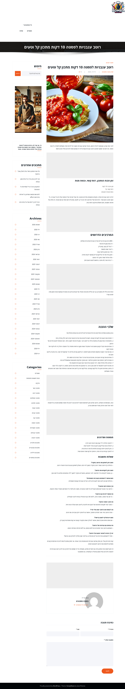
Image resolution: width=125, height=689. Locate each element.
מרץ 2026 (37, 249)
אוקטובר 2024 (35, 334)
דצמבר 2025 (36, 264)
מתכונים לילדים (35, 453)
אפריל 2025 (36, 304)
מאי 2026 (37, 239)
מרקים (38, 383)
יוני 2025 (37, 294)
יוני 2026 (37, 235)
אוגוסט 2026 (36, 225)
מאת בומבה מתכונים (108, 72)
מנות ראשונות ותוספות (33, 378)
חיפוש (37, 66)
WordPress (56, 686)
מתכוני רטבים (110, 63)
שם (77, 629)
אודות (21, 31)
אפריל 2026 (36, 244)
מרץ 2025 (37, 309)
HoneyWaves (70, 686)
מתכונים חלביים (35, 443)
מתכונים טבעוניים (34, 448)
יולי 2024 (37, 349)
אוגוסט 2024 (36, 344)
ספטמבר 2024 (35, 339)
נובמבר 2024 (36, 329)
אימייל (110, 629)
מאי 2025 (37, 299)
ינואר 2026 (36, 259)
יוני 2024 (37, 354)
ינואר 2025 (36, 319)
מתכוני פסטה (36, 423)
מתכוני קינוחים (35, 433)
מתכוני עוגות (36, 408)
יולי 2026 (37, 230)
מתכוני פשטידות (35, 428)
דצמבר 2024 (36, 324)
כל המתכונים (28, 25)
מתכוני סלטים (35, 403)
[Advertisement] (72, 28)
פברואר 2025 (36, 314)
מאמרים (29, 31)
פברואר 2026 (36, 254)
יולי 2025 (37, 289)
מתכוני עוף (36, 418)
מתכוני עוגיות (36, 413)
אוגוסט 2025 (36, 284)
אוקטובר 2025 (35, 274)
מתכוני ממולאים (35, 398)
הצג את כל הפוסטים (82, 605)
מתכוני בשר (36, 388)
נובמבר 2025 (36, 269)
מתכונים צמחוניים (34, 458)
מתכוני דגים (36, 393)
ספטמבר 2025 (35, 279)
